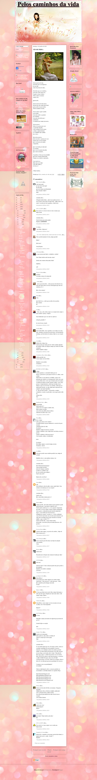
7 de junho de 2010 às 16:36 (42, 641)
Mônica (38, 685)
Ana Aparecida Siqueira (20, 66)
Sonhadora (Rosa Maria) (42, 355)
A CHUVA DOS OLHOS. (21, 227)
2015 (19, 197)
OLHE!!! (21, 291)
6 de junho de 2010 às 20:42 (42, 231)
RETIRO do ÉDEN (40, 369)
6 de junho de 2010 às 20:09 (42, 194)
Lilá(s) (37, 714)
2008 (19, 367)
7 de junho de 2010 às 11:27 (42, 557)
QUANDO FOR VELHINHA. (22, 324)
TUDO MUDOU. (21, 241)
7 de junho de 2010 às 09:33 (42, 526)
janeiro (21, 362)
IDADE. (21, 236)
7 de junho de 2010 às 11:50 (42, 572)
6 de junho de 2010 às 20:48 (42, 248)
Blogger (61, 770)
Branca (38, 549)
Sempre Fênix (39, 632)
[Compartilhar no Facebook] (62, 174)
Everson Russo (39, 529)
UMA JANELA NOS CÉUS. (21, 262)
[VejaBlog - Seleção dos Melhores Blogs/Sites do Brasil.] (22, 56)
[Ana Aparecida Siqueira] (17, 69)
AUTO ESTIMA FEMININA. (22, 344)
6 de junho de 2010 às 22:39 (42, 325)
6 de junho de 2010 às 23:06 (42, 351)
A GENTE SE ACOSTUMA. (21, 278)
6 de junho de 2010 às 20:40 (42, 224)
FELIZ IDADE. (21, 349)
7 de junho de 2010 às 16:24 (42, 628)
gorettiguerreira (39, 576)
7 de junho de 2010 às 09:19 (42, 499)
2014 (19, 200)
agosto (20, 219)
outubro (21, 215)
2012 (19, 204)
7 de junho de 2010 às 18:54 (42, 729)
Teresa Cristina (39, 272)
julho (20, 222)
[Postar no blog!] (59, 174)
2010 (19, 209)
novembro (21, 213)
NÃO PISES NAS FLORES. (22, 252)
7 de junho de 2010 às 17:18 (42, 682)
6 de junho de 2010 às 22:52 (42, 337)
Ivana (37, 482)
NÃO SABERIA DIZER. (22, 319)
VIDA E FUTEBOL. (22, 268)
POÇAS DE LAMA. (21, 283)
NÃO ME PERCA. (21, 339)
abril (20, 355)
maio (20, 353)
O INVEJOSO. (22, 330)
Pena (37, 418)
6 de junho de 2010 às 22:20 (42, 306)
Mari (37, 295)
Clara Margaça (39, 538)
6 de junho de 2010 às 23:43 (42, 366)
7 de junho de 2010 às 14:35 (42, 586)
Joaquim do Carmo (40, 732)
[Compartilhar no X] (61, 174)
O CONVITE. (22, 256)
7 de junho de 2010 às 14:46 (42, 597)
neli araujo (38, 252)
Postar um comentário (40, 743)
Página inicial (49, 751)
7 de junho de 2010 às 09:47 (42, 535)
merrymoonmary (48, 770)
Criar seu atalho (18, 70)
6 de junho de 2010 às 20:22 (42, 205)
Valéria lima (39, 601)
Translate (21, 49)
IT (36, 310)
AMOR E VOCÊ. (21, 314)
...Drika (38, 281)
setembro (21, 217)
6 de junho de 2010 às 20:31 (42, 214)
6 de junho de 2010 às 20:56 (42, 278)
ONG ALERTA (40, 208)
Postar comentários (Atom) (51, 756)
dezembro (21, 211)
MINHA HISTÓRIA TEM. (22, 335)
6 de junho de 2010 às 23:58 (42, 399)
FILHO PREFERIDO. (22, 232)
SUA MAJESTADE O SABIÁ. (22, 246)
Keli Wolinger (39, 613)
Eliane (37, 703)
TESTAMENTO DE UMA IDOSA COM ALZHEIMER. (22, 308)
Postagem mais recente (39, 750)
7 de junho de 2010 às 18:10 (42, 699)
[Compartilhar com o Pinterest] (63, 174)
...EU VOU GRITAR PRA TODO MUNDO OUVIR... (49, 234)
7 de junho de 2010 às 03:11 (42, 448)
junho (20, 224)
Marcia (38, 502)
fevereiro (21, 359)
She (37, 227)
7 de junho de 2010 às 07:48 (42, 490)
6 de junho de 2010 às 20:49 (42, 269)
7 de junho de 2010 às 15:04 (42, 610)
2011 (19, 206)
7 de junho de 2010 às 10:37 (42, 546)
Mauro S (38, 590)
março (20, 357)
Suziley (37, 328)
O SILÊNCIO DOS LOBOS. (21, 299)
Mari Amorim (39, 182)
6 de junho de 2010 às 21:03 (42, 292)
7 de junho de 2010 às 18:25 (42, 710)
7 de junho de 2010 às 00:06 (42, 414)
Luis (37, 341)
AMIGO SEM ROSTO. (21, 273)
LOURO (38, 560)
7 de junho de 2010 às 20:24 (42, 740)
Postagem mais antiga (59, 750)
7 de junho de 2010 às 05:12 (42, 460)
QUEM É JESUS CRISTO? (22, 288)
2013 (19, 202)
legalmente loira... (40, 402)
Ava (37, 451)
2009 (19, 364)
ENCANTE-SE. (22, 294)
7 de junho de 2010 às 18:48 (42, 719)
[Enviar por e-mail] (58, 174)
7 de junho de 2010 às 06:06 (42, 479)
